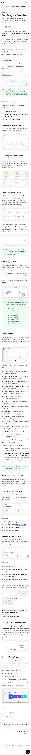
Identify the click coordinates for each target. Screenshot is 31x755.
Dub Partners (16, 440)
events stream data (8, 628)
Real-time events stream (12, 119)
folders (18, 527)
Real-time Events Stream (20, 196)
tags (17, 530)
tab (13, 227)
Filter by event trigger (17, 386)
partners (19, 522)
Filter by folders (15, 381)
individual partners (21, 446)
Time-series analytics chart (13, 111)
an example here (13, 616)
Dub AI (6, 683)
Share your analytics (18, 94)
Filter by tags (13, 376)
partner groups (21, 525)
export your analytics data (18, 626)
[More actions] (29, 2)
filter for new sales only (12, 679)
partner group (24, 453)
